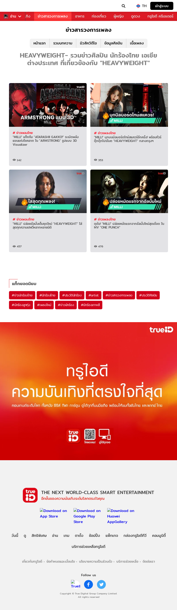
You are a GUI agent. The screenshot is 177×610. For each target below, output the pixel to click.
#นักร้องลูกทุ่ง (21, 304)
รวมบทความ (62, 43)
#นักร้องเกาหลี (90, 304)
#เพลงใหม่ (44, 304)
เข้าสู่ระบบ (161, 6)
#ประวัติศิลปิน (148, 295)
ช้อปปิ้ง (94, 535)
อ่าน (13, 16)
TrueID (13, 6)
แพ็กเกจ (112, 535)
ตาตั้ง (79, 535)
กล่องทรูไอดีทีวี (135, 535)
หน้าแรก (39, 43)
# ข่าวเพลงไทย (23, 132)
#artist (93, 295)
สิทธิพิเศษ (39, 535)
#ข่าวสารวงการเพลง (119, 295)
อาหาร (79, 16)
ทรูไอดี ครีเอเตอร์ (160, 16)
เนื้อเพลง (137, 43)
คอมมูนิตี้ (159, 535)
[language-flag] (138, 6)
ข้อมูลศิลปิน (113, 43)
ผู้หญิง (119, 16)
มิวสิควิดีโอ (88, 43)
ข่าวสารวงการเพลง (53, 16)
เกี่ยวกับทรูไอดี (32, 561)
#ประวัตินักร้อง (72, 295)
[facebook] (88, 584)
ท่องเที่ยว (99, 16)
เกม (66, 535)
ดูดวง (135, 16)
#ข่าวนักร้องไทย (22, 295)
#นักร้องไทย (47, 295)
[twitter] (101, 584)
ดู (25, 535)
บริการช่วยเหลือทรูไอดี (88, 546)
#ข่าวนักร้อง (66, 304)
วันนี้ (15, 535)
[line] (75, 584)
